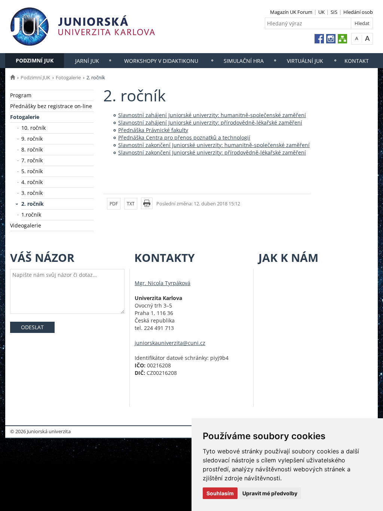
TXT (131, 204)
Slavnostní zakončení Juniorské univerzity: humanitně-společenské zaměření (214, 145)
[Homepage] (12, 77)
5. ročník (32, 171)
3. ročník (32, 192)
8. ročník (32, 149)
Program (20, 95)
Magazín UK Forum (291, 12)
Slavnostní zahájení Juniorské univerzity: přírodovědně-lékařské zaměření (210, 122)
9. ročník (32, 138)
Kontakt (356, 60)
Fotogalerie (68, 77)
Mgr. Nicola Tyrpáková (162, 283)
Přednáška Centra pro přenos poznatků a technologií (184, 137)
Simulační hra (244, 60)
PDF (114, 204)
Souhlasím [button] (220, 493)
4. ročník (32, 182)
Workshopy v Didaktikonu (161, 60)
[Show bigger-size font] (367, 38)
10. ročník (33, 127)
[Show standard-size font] (357, 38)
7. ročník (32, 160)
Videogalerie (25, 225)
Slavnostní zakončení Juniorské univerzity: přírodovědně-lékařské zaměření (212, 152)
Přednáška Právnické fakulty (153, 130)
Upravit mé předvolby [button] (269, 493)
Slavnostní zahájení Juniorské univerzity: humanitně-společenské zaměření (212, 115)
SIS (334, 12)
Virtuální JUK (305, 60)
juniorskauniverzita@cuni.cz (170, 342)
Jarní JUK (87, 60)
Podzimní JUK (34, 60)
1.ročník (31, 214)
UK (321, 12)
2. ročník (32, 203)
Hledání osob (358, 12)
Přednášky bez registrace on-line (51, 106)
